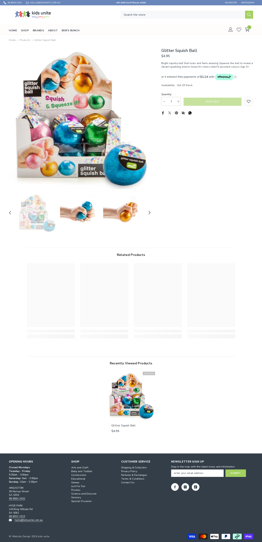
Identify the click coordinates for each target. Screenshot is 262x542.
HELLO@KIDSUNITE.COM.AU (45, 2)
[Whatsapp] (190, 112)
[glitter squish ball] (131, 396)
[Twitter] (169, 112)
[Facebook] (163, 112)
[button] (10, 212)
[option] (80, 118)
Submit (236, 473)
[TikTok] (195, 487)
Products (25, 40)
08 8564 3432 (15, 2)
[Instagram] (185, 487)
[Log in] (231, 29)
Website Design (21, 536)
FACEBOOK (231, 2)
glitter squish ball (123, 425)
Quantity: (166, 94)
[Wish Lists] (239, 29)
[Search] (186, 15)
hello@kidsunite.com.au (29, 520)
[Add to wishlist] (248, 101)
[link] (51, 331)
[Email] (183, 112)
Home (12, 40)
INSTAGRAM (247, 2)
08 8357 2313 (17, 516)
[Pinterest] (176, 112)
